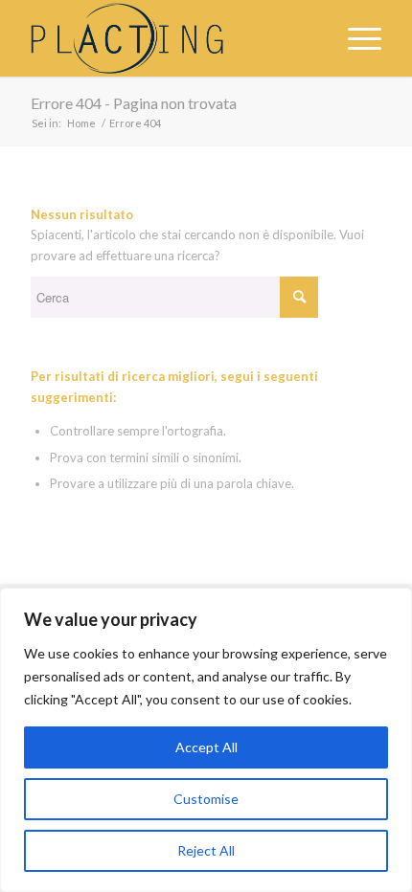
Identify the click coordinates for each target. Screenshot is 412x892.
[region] (206, 740)
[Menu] (355, 38)
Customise (206, 799)
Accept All (206, 747)
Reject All (206, 850)
